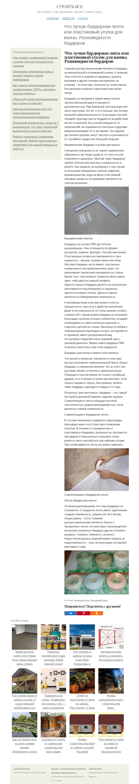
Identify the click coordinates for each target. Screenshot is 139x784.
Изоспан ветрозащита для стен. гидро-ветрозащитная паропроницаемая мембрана (33, 113)
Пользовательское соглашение (73, 768)
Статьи (83, 17)
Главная (52, 17)
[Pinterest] (83, 613)
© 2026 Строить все (22, 768)
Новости (68, 17)
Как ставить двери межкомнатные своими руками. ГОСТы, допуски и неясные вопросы (34, 89)
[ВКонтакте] (70, 613)
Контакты (55, 768)
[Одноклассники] (96, 613)
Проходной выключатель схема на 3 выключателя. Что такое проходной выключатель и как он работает (35, 126)
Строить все (69, 6)
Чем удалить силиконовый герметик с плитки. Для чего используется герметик (35, 61)
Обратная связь (95, 768)
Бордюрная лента (81, 600)
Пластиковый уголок (99, 600)
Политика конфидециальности (63, 772)
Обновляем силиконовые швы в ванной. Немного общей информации (33, 75)
